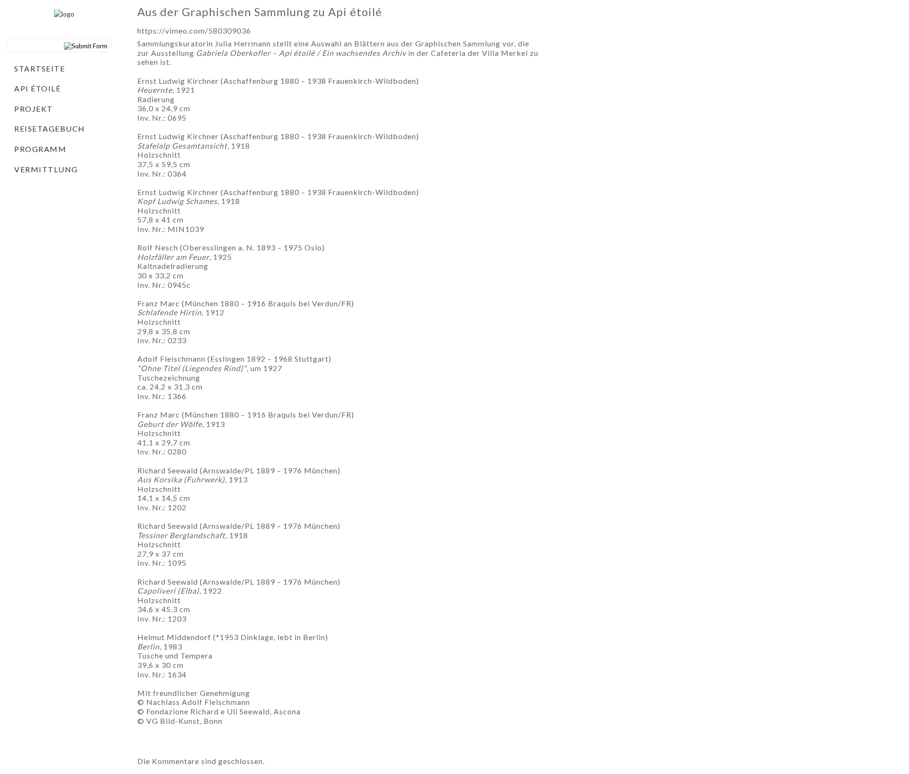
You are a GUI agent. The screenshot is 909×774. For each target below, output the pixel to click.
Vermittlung (46, 169)
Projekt (33, 108)
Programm (40, 148)
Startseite (39, 68)
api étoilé (37, 88)
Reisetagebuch (49, 128)
